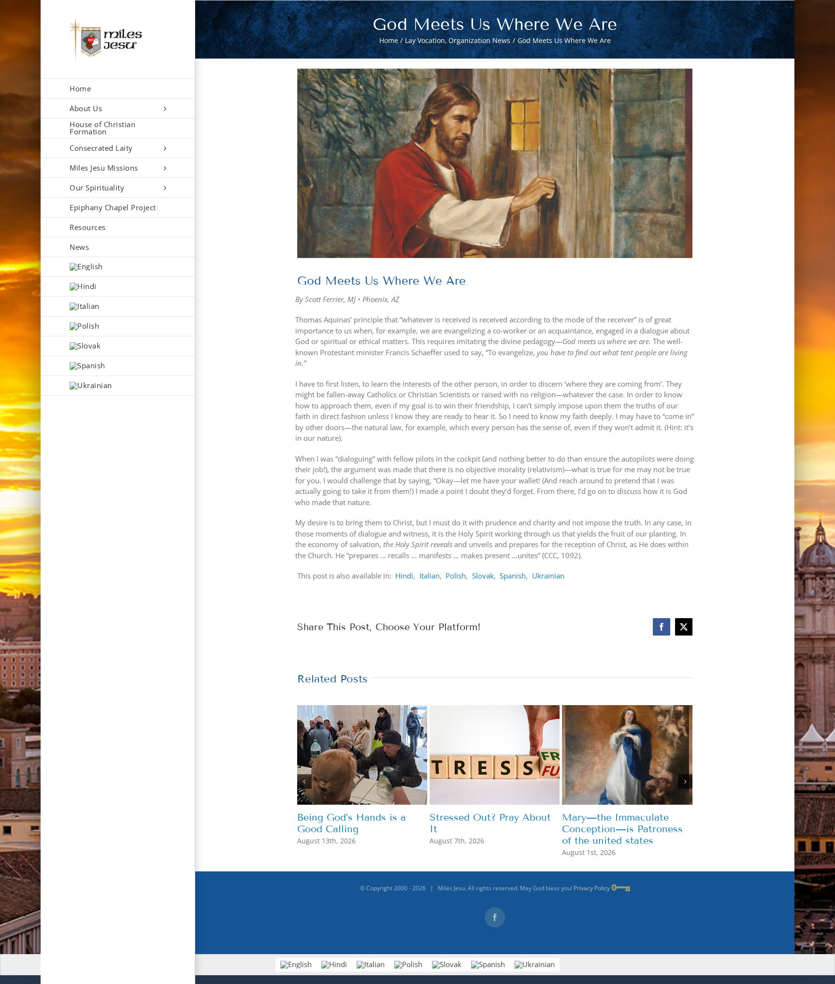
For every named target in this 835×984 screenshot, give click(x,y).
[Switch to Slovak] (118, 346)
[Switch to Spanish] (118, 366)
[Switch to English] (296, 964)
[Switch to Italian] (118, 307)
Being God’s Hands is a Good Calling (351, 823)
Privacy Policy (592, 888)
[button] (304, 781)
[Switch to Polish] (118, 326)
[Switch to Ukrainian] (118, 386)
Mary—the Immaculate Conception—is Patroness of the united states (622, 828)
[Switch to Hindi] (118, 287)
